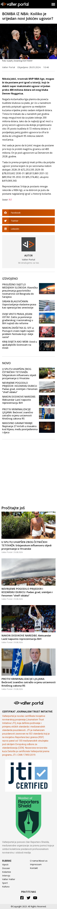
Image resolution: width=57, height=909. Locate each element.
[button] (53, 4)
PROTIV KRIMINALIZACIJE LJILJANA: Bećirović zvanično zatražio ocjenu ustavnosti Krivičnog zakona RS (17, 414)
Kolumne (6, 871)
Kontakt (34, 868)
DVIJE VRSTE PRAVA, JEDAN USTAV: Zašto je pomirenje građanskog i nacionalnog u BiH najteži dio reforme (17, 318)
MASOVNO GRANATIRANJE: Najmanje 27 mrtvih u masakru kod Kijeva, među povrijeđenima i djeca (20, 427)
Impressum (36, 864)
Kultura (5, 886)
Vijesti (5, 864)
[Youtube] (35, 898)
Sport (5, 882)
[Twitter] (28, 898)
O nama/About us (39, 860)
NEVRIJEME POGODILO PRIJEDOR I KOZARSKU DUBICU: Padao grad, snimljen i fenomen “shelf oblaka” (20, 387)
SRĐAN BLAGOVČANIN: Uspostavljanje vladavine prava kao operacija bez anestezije (19, 304)
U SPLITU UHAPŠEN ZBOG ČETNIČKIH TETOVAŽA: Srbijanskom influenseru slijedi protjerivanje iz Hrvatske (19, 373)
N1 (10, 199)
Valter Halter (8, 879)
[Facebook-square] (22, 898)
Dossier (6, 868)
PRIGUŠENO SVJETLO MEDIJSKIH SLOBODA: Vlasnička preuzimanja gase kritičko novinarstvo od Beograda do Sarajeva (20, 290)
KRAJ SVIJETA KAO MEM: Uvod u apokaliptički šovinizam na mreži (19, 344)
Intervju (6, 875)
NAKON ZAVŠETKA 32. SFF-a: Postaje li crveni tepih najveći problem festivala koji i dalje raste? (18, 332)
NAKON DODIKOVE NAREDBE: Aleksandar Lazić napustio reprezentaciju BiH (19, 399)
